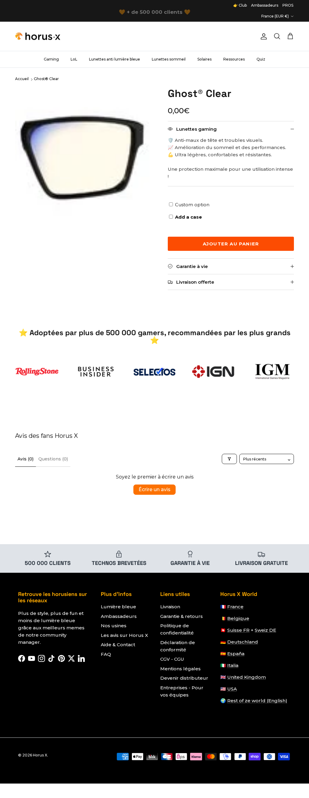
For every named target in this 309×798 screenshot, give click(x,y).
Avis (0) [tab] (25, 459)
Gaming (51, 59)
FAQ (106, 654)
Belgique (238, 618)
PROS (287, 5)
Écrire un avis (154, 489)
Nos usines (113, 625)
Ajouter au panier (231, 244)
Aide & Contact (118, 644)
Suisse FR (238, 630)
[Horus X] (37, 36)
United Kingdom (246, 677)
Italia (232, 665)
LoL (74, 59)
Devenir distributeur (184, 678)
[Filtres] (229, 459)
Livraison (170, 606)
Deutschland (242, 642)
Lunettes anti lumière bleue (114, 59)
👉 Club (240, 5)
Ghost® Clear (46, 78)
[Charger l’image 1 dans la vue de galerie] (84, 157)
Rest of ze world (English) (257, 700)
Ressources (234, 59)
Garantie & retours (181, 616)
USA (232, 689)
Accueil (22, 78)
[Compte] (262, 36)
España (235, 653)
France (235, 606)
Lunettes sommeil (169, 59)
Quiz (260, 59)
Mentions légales (180, 669)
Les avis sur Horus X (124, 635)
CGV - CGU (172, 659)
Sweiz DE (265, 630)
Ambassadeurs (264, 5)
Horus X (40, 755)
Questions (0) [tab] (53, 459)
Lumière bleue (118, 606)
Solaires (204, 59)
